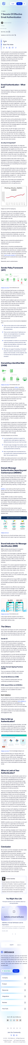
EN (8, 1028)
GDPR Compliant (7, 1041)
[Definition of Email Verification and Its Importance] (14, 913)
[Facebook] (16, 47)
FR (11, 1028)
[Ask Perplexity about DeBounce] (11, 1020)
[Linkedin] (14, 1035)
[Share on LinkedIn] (9, 47)
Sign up (19, 3)
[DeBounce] (4, 3)
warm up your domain (9, 255)
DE (14, 1028)
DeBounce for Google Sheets (19, 1041)
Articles (2, 25)
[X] (11, 1035)
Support (16, 971)
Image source (4, 532)
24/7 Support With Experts (19, 1040)
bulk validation (21, 701)
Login (12, 3)
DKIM (16, 387)
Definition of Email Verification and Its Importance (12, 923)
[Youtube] (16, 1035)
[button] (3, 47)
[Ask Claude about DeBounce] (17, 1020)
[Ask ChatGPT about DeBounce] (8, 1020)
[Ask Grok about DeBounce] (20, 1020)
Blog (4, 11)
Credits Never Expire (7, 1040)
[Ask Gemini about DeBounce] (14, 1020)
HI (20, 1028)
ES (17, 1028)
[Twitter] (6, 47)
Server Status (7, 971)
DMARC (3, 489)
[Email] (13, 48)
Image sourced (4, 287)
